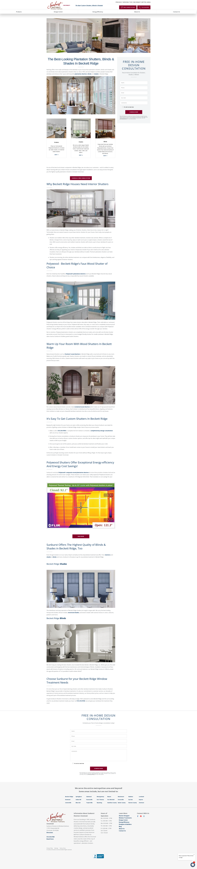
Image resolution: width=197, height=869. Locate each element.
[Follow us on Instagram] (144, 816)
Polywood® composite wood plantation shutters (74, 472)
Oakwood (88, 796)
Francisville (89, 799)
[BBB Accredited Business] (98, 856)
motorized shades (73, 612)
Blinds (63, 618)
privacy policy (123, 119)
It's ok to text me (129, 107)
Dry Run (130, 799)
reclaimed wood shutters (82, 407)
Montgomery (100, 796)
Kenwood (67, 799)
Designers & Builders (125, 824)
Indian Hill (78, 799)
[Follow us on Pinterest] (141, 816)
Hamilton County (112, 802)
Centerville (68, 802)
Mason (109, 796)
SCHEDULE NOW (134, 112)
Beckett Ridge (69, 796)
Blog (120, 826)
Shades (63, 564)
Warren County (132, 802)
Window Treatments (125, 818)
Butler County (122, 802)
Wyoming (99, 802)
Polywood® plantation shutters (76, 274)
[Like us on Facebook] (138, 816)
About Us (122, 828)
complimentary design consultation (102, 431)
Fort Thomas (100, 799)
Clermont (141, 802)
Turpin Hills (89, 802)
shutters (107, 555)
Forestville (121, 799)
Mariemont (121, 796)
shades (96, 74)
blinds (89, 74)
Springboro (79, 796)
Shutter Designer (124, 816)
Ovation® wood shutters (72, 354)
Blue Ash (78, 802)
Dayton (141, 799)
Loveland (141, 796)
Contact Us (122, 831)
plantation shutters (81, 74)
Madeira (130, 796)
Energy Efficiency (124, 822)
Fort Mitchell (110, 799)
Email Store (50, 839)
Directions (50, 832)
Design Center (123, 820)
